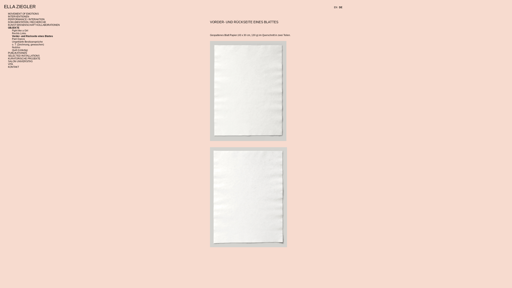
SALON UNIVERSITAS (20, 61)
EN (335, 7)
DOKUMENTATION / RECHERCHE (27, 22)
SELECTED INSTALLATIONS (24, 55)
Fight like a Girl (20, 30)
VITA (10, 64)
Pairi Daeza (18, 39)
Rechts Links (19, 33)
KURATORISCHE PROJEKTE (24, 58)
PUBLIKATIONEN (17, 53)
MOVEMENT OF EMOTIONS (23, 13)
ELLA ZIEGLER (20, 6)
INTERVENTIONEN (18, 16)
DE (340, 7)
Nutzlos (16, 47)
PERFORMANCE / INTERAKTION (26, 19)
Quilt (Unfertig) (20, 50)
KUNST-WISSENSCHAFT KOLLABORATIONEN (34, 25)
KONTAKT (13, 67)
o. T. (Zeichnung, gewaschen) (28, 44)
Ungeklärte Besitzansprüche (27, 41)
